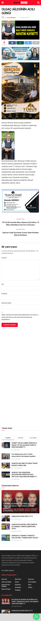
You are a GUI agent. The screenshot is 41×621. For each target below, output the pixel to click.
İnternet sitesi (6, 303)
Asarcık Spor (6, 589)
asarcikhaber (11, 17)
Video (30, 587)
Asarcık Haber (6, 582)
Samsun (31, 579)
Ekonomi (18, 579)
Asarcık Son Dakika (6, 585)
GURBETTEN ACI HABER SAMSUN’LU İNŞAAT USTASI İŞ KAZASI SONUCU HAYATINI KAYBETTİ (24, 445)
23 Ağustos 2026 (8, 511)
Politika (17, 590)
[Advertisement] (20, 342)
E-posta (4, 293)
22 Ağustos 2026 (17, 519)
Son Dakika (32, 582)
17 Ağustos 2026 (17, 540)
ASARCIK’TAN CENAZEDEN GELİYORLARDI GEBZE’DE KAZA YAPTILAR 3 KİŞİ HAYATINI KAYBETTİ (24, 474)
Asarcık (4, 579)
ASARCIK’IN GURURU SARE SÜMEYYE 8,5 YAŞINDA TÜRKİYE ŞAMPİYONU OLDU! (24, 526)
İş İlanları (18, 587)
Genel (17, 582)
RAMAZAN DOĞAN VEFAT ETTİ (22, 516)
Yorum (5, 258)
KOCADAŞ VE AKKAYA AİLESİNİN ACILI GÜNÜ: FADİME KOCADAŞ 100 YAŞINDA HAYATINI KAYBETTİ (20, 506)
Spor (30, 584)
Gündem (18, 584)
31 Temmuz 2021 (24, 17)
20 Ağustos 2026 (17, 531)
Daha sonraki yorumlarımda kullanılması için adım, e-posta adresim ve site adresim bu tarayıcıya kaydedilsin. (20, 317)
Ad (2, 284)
